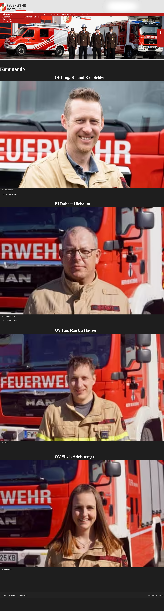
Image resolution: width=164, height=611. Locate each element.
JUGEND (54, 15)
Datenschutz (23, 595)
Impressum (12, 595)
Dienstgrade (7, 21)
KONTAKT (84, 15)
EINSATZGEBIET (68, 15)
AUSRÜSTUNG (40, 15)
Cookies (3, 595)
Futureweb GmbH (156, 595)
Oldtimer (6, 17)
